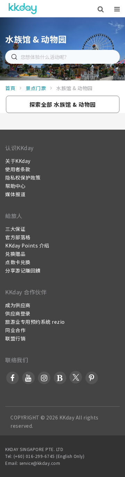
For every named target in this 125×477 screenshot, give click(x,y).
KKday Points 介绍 (27, 245)
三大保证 (15, 228)
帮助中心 (15, 185)
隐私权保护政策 (23, 177)
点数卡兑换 (18, 262)
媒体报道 (15, 194)
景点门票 (36, 88)
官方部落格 (18, 237)
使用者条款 (18, 169)
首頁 (10, 88)
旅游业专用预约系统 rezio (35, 321)
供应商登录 (18, 313)
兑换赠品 (15, 253)
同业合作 (15, 330)
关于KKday (18, 160)
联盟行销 (15, 338)
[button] (62, 104)
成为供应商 (18, 305)
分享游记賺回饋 (23, 270)
